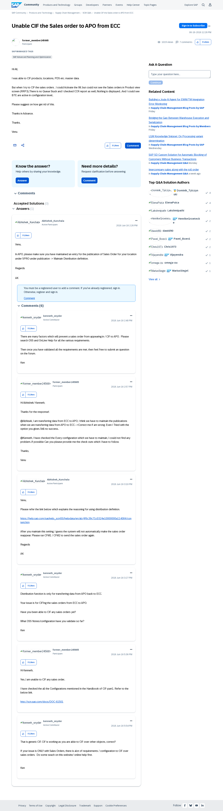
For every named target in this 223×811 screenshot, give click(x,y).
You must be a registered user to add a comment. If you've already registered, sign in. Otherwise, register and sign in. (72, 290)
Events (119, 5)
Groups (78, 5)
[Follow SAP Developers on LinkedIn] (202, 805)
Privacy (22, 805)
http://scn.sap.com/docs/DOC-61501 (41, 701)
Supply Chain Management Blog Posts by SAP (177, 108)
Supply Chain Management (67, 13)
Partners (107, 5)
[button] (197, 42)
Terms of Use (35, 805)
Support (98, 805)
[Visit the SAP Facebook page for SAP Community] (184, 805)
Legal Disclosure (67, 805)
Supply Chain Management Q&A (169, 163)
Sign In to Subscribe (193, 25)
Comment (133, 145)
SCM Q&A (87, 13)
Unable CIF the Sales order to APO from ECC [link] (113, 13)
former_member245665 (35, 40)
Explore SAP (191, 5)
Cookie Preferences (116, 805)
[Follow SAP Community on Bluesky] (190, 805)
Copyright (50, 805)
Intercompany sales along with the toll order (174, 169)
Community (31, 4)
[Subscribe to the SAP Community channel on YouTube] (196, 805)
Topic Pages (150, 5)
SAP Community (19, 13)
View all (153, 279)
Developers (92, 5)
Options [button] (209, 26)
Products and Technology (56, 5)
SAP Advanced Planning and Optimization (32, 57)
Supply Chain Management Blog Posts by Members (181, 126)
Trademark (85, 805)
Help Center (133, 5)
